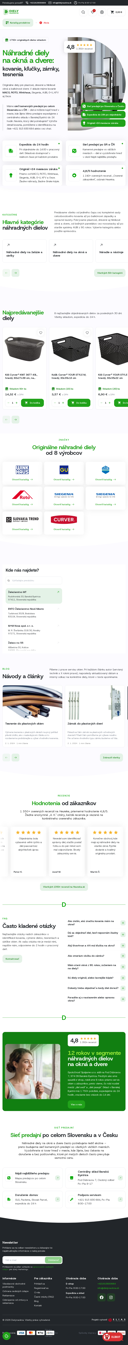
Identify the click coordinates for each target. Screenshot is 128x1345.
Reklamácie (8, 1295)
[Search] (83, 12)
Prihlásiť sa (39, 1283)
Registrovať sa (41, 1288)
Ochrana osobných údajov (15, 1291)
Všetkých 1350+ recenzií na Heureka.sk (64, 886)
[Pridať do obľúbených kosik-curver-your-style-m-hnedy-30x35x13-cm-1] (87, 333)
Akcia (46, 22)
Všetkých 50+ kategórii (109, 272)
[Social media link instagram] (111, 1297)
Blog (36, 1301)
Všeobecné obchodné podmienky (13, 1285)
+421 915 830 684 (23, 128)
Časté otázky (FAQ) (44, 1296)
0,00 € (119, 12)
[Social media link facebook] (102, 1297)
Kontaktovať (12, 958)
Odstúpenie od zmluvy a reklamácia (15, 1301)
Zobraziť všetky (111, 757)
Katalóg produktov (20, 22)
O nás (37, 1292)
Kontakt (38, 1305)
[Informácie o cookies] (6, 1336)
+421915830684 (38, 3)
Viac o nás (76, 1104)
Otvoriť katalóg (20, 479)
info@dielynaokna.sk (62, 3)
